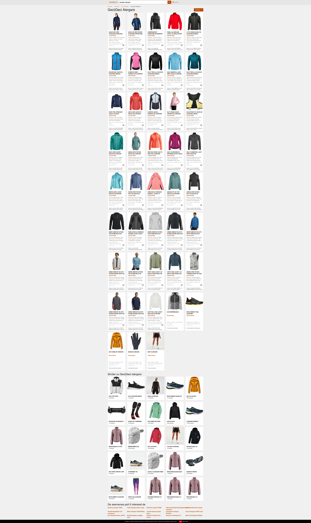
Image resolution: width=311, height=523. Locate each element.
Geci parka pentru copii (116, 472)
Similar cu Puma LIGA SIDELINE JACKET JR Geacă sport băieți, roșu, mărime (175, 50)
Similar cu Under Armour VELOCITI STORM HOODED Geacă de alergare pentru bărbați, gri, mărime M (116, 289)
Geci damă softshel (154, 421)
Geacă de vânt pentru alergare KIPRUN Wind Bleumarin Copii (135, 33)
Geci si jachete (191, 396)
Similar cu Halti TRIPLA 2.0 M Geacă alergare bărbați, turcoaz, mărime (194, 89)
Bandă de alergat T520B (154, 508)
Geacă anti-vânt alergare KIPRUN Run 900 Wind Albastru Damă (116, 33)
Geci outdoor (152, 446)
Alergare (116, 6)
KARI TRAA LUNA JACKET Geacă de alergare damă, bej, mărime (155, 313)
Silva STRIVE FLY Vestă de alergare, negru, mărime (194, 113)
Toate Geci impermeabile (172, 328)
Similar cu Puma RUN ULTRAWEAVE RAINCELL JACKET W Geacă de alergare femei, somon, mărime (155, 209)
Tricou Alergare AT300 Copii (194, 511)
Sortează (197, 10)
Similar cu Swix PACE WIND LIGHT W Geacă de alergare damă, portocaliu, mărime (155, 169)
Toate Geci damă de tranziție (115, 368)
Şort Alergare (152, 352)
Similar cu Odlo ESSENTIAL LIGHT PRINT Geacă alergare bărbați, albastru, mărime (174, 90)
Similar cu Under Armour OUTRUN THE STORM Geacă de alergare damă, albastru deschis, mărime (135, 289)
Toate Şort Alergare (152, 368)
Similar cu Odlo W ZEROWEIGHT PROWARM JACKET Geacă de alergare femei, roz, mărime (174, 169)
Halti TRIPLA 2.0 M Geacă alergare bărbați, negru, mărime (155, 73)
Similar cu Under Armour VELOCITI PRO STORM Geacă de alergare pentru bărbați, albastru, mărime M (194, 249)
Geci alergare (125, 6)
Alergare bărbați (192, 421)
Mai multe (185, 521)
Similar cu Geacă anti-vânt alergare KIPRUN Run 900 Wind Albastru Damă (116, 50)
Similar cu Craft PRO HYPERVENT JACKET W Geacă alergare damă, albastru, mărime (116, 130)
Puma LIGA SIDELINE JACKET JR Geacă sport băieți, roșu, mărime (174, 33)
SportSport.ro (113, 2)
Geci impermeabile (173, 312)
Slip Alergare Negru (135, 396)
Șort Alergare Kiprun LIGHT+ (116, 515)
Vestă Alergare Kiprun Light (135, 508)
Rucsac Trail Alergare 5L (173, 515)
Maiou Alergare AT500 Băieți (135, 511)
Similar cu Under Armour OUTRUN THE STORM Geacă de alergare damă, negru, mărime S (116, 249)
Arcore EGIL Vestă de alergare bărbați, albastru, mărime (115, 73)
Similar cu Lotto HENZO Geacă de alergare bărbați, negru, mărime (194, 49)
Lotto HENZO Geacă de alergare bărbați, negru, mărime (194, 33)
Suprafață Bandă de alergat (193, 508)
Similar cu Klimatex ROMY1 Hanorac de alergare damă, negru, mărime (136, 89)
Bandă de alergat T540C (115, 508)
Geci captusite (113, 396)
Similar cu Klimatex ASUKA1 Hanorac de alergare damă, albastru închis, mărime (155, 130)
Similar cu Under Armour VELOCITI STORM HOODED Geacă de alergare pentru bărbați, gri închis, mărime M (116, 329)
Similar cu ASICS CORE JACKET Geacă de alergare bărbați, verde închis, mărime (116, 169)
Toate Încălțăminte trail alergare (193, 328)
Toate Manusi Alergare (133, 368)
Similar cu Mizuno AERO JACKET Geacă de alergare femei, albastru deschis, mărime (116, 209)
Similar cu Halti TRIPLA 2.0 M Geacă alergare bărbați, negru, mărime (155, 89)
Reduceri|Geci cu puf (115, 446)
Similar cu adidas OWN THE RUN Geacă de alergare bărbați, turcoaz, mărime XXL (135, 169)
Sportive (110, 6)
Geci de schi (171, 421)
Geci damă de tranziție (116, 352)
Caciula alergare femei (155, 472)
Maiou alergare (153, 396)
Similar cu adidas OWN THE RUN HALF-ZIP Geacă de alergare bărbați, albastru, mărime (136, 209)
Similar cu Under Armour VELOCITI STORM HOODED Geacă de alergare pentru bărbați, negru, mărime (174, 249)
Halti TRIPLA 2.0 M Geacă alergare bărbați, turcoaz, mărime (194, 73)
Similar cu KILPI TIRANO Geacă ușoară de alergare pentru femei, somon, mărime (174, 130)
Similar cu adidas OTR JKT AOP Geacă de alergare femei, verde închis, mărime (174, 209)
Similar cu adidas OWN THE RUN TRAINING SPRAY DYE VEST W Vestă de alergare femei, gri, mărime (194, 289)
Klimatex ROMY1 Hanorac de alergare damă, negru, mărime (135, 73)
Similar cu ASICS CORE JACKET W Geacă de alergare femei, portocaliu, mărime (136, 130)
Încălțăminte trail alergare (193, 312)
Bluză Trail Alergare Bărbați (193, 515)
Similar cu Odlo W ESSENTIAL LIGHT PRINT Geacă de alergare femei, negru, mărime (193, 169)
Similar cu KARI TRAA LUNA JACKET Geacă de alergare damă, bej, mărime (155, 329)
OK (180, 521)
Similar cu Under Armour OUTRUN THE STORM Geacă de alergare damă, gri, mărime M (155, 249)
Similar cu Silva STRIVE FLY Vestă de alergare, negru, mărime (194, 129)
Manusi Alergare (133, 352)
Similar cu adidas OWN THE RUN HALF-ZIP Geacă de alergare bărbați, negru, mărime (194, 209)
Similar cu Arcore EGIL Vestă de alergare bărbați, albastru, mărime (116, 89)
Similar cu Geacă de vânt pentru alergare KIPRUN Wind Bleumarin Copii (135, 50)
